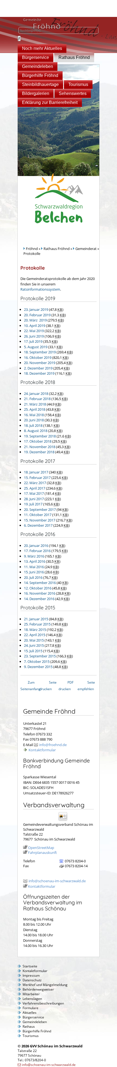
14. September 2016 (40, 582)
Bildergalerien (35, 93)
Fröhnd (32, 248)
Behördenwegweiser (38, 989)
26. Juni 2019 (34, 336)
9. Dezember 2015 (38, 666)
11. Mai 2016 (34, 566)
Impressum (31, 975)
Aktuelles (29, 1012)
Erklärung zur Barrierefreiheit (50, 102)
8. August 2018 (35, 430)
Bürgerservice (35, 57)
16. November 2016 (39, 593)
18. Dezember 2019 (39, 373)
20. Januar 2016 (36, 545)
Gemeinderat (86, 248)
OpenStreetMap (41, 847)
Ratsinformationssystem (40, 289)
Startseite (30, 966)
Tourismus (78, 84)
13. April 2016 (34, 561)
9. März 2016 (34, 556)
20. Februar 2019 (37, 314)
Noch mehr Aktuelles (42, 48)
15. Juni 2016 (34, 572)
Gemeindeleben (37, 66)
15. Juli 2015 (33, 650)
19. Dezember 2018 (39, 451)
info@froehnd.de (53, 744)
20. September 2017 (40, 509)
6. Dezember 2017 (38, 525)
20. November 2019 (39, 362)
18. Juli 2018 (33, 425)
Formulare (30, 1008)
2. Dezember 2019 (38, 368)
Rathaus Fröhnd (74, 57)
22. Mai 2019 (34, 330)
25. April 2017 (34, 488)
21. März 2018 (35, 404)
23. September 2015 (40, 656)
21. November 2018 (39, 446)
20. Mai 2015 (34, 640)
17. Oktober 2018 (37, 441)
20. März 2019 (35, 320)
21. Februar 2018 (37, 398)
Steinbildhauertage (40, 84)
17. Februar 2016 (37, 550)
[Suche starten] (19, 38)
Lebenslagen (32, 998)
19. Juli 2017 (33, 504)
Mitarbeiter (31, 994)
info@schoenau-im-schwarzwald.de (57, 880)
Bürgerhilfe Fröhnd (40, 75)
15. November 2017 (39, 520)
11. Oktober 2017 (37, 514)
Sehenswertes (73, 93)
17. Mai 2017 (34, 493)
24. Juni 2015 (34, 645)
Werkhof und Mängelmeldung (45, 984)
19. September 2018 (40, 436)
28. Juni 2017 (34, 498)
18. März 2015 (35, 629)
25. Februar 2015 (37, 624)
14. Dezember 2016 (39, 598)
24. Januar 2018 (36, 393)
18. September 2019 (40, 352)
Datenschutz (32, 980)
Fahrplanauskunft (42, 852)
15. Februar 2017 (37, 477)
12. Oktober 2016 (37, 588)
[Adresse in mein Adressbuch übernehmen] (65, 820)
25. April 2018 (34, 409)
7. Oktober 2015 (37, 661)
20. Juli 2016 (33, 577)
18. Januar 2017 (36, 472)
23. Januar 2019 (36, 309)
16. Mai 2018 (34, 414)
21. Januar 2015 (36, 618)
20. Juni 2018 (34, 420)
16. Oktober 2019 (37, 357)
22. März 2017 (35, 482)
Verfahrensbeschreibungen (43, 1003)
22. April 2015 (34, 634)
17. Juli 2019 (33, 341)
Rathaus (29, 1026)
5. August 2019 (35, 346)
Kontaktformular (42, 749)
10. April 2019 (34, 325)
